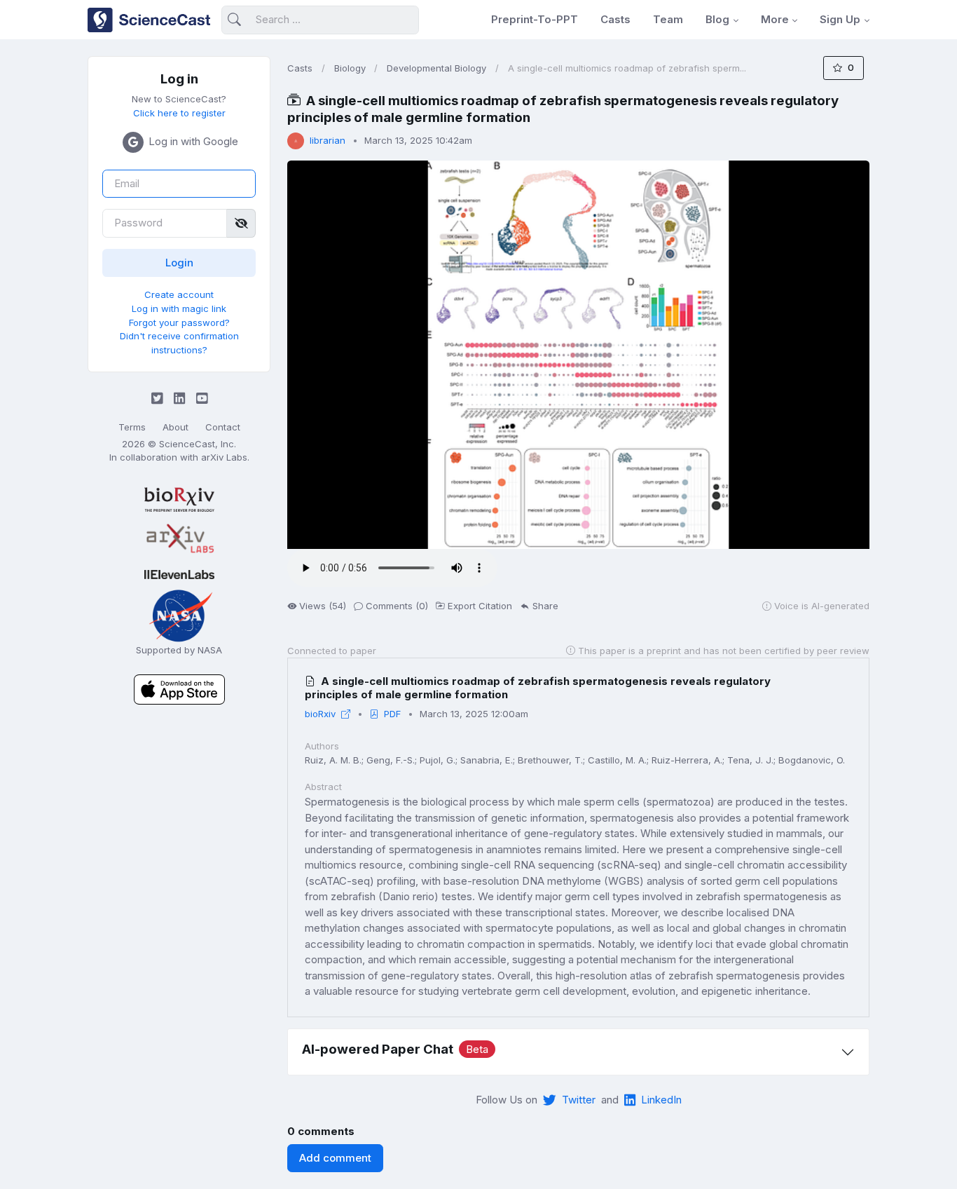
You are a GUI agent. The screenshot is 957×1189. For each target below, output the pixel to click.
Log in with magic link (179, 308)
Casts (615, 19)
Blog (717, 19)
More (775, 19)
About (175, 427)
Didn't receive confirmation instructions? (179, 342)
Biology (350, 68)
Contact (222, 427)
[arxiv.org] (179, 539)
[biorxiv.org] (179, 499)
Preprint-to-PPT (534, 19)
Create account (179, 294)
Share (545, 605)
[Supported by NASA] (179, 614)
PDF (392, 713)
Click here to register (179, 112)
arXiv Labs (224, 457)
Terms (132, 427)
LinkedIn (661, 1099)
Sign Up (840, 19)
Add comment (335, 1157)
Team (668, 19)
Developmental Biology (436, 68)
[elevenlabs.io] (179, 574)
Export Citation (480, 605)
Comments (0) (397, 605)
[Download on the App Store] (179, 688)
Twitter (578, 1099)
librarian (327, 140)
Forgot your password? (179, 322)
